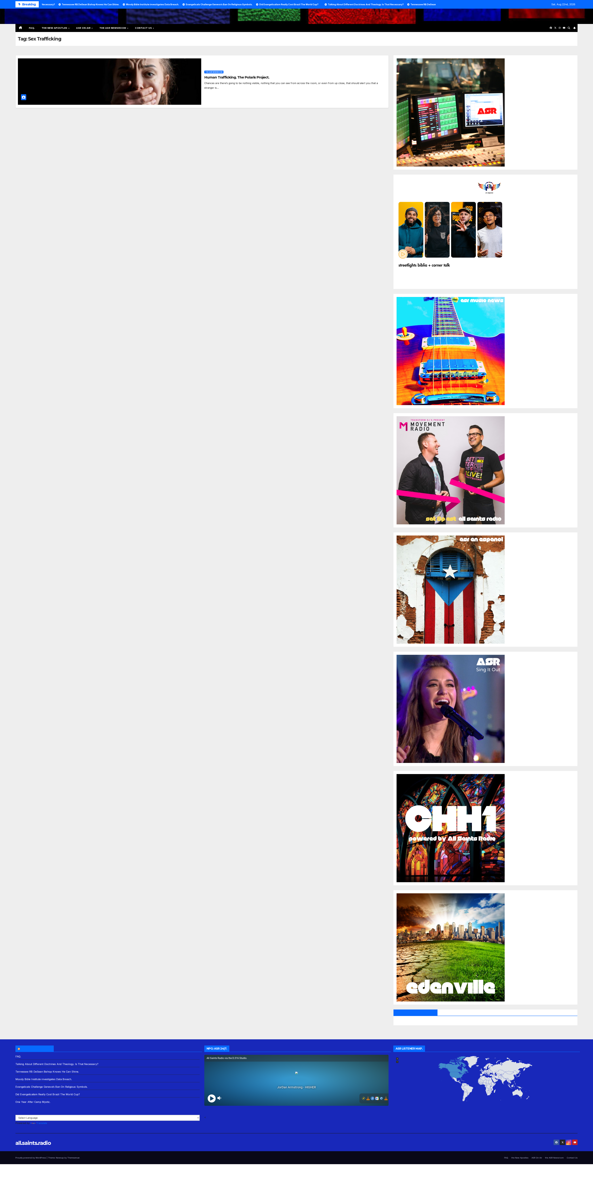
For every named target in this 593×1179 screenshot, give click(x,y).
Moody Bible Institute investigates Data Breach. (43, 1079)
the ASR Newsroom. (36, 1048)
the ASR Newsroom (113, 28)
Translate (41, 1123)
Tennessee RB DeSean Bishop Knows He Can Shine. (47, 1071)
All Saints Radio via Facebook (415, 1012)
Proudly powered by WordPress (31, 1157)
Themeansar (73, 1157)
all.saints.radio (33, 1143)
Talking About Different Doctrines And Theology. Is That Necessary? (56, 1064)
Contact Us (144, 28)
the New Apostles (55, 28)
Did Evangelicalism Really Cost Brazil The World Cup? (47, 1094)
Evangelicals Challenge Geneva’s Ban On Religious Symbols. (51, 1086)
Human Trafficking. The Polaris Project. (236, 77)
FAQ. (32, 28)
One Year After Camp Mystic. (32, 1101)
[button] (569, 28)
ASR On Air (83, 28)
